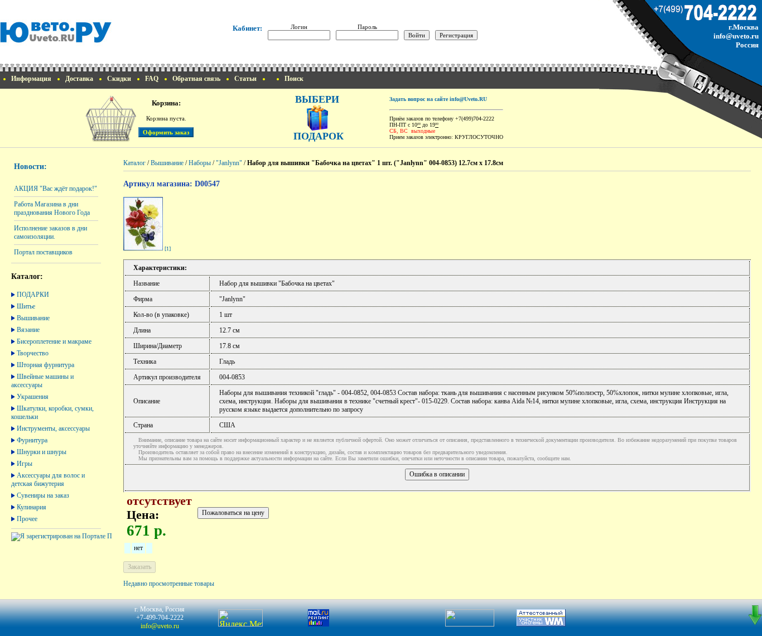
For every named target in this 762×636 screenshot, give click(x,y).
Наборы (200, 163)
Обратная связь (196, 79)
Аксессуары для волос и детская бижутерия (48, 479)
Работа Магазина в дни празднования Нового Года (52, 208)
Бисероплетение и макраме (54, 341)
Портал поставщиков (43, 252)
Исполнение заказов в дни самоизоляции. (50, 232)
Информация (31, 79)
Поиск (293, 79)
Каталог (134, 163)
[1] (168, 248)
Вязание (28, 330)
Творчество (33, 353)
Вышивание (33, 318)
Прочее (27, 519)
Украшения (33, 397)
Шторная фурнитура (45, 365)
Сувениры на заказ (43, 495)
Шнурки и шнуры (41, 452)
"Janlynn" (229, 163)
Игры (24, 464)
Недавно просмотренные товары (168, 583)
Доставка (79, 79)
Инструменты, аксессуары (53, 428)
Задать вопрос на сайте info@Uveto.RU (438, 99)
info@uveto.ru (736, 36)
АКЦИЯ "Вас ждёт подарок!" (55, 188)
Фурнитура (32, 440)
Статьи (245, 79)
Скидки (119, 79)
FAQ (151, 79)
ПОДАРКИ (33, 294)
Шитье (26, 306)
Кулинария (31, 507)
